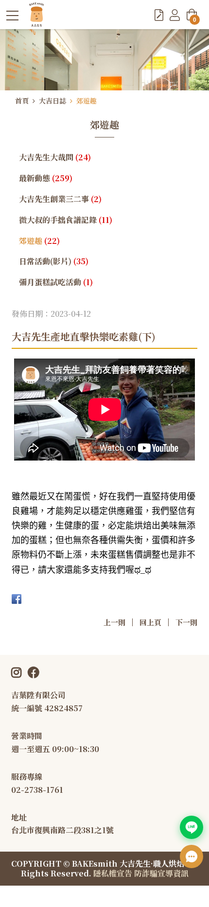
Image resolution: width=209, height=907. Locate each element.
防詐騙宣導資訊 (161, 873)
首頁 (22, 100)
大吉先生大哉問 (55, 157)
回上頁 (150, 622)
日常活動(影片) (53, 261)
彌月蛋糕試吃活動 (56, 282)
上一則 (114, 622)
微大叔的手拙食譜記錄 (65, 219)
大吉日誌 (52, 100)
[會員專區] (175, 14)
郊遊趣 (86, 100)
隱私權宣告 (112, 873)
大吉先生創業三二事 (60, 199)
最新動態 (45, 178)
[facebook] (37, 671)
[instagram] (19, 671)
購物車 (194, 18)
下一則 (186, 622)
